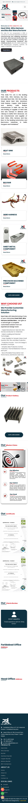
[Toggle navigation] (25, 6)
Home (3, 760)
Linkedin (5, 774)
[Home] (5, 7)
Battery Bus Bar (5, 751)
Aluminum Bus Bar (6, 746)
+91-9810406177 (7, 1)
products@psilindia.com (19, 1)
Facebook (5, 777)
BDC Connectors (6, 754)
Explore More (14, 285)
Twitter (5, 782)
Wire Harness (5, 740)
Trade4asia (22, 790)
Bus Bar (3, 743)
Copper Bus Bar (5, 748)
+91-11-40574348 (8, 729)
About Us (3, 763)
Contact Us (4, 768)
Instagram (6, 780)
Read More (6, 40)
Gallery (3, 765)
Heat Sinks (4, 738)
